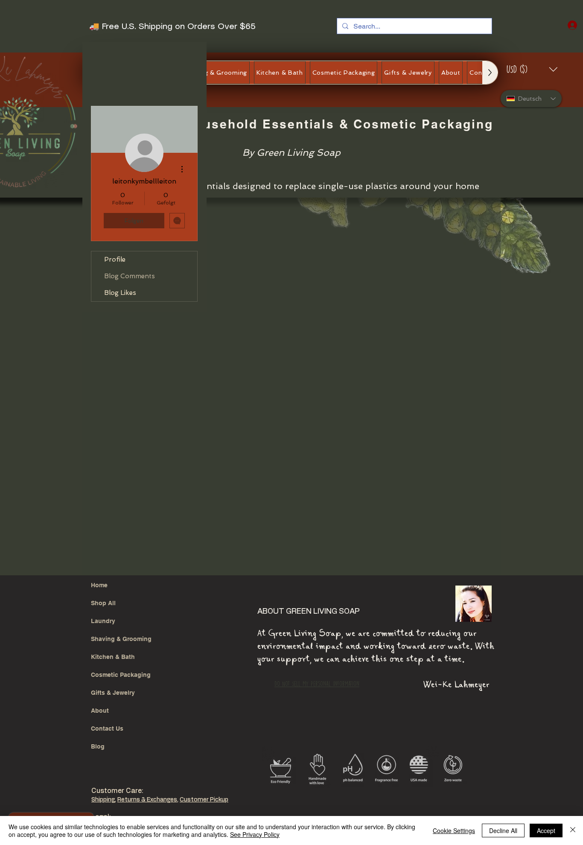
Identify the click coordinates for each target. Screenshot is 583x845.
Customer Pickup (204, 800)
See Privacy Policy (255, 834)
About (100, 710)
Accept (546, 830)
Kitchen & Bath (113, 656)
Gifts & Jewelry (113, 692)
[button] (532, 69)
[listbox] (532, 69)
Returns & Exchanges (147, 800)
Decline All (503, 830)
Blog (98, 746)
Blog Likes (120, 293)
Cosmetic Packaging (121, 674)
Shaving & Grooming (121, 638)
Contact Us (107, 728)
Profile (114, 259)
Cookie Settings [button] (454, 830)
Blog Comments (129, 276)
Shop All (103, 603)
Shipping (103, 800)
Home (99, 585)
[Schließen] (573, 830)
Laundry (103, 621)
